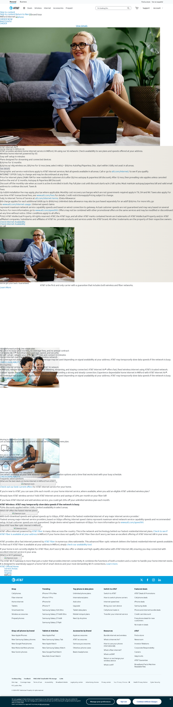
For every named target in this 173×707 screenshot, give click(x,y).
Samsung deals (140, 606)
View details (81, 25)
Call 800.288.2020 (8, 459)
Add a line (77, 601)
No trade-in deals (141, 624)
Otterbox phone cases (82, 648)
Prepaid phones (18, 618)
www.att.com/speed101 (46, 210)
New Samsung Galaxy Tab (52, 639)
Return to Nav (22, 14)
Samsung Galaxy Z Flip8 (51, 622)
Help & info (138, 656)
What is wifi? (109, 664)
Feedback (27, 678)
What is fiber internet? (113, 650)
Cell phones (16, 593)
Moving (3, 364)
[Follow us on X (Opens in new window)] (142, 580)
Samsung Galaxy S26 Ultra (52, 610)
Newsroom (138, 639)
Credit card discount (142, 614)
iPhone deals (139, 601)
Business (23, 2)
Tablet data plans (80, 610)
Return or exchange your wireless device (114, 659)
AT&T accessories (80, 639)
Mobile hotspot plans (81, 614)
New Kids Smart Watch (51, 656)
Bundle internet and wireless (115, 635)
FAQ (9, 364)
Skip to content (7, 12)
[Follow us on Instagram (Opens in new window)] (153, 580)
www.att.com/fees (46, 195)
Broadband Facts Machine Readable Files (144, 665)
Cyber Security (155, 682)
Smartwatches (18, 610)
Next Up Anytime (80, 618)
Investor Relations (141, 643)
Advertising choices (92, 682)
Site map (14, 682)
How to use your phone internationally (113, 644)
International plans (80, 597)
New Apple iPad (48, 635)
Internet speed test (111, 601)
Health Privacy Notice (140, 682)
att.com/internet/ (120, 171)
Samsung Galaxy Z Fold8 (52, 618)
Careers (137, 652)
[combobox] (111, 8)
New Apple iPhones (19, 635)
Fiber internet (17, 597)
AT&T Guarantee (141, 660)
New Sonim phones (19, 652)
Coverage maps (25, 682)
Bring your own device (113, 606)
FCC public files (17, 685)
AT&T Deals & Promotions (144, 593)
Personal (13, 2)
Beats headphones (80, 652)
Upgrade (76, 606)
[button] (24, 8)
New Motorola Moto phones (23, 648)
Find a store (145, 2)
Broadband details (62, 682)
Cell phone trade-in (111, 610)
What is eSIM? (109, 654)
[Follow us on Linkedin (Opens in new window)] (159, 580)
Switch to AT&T (110, 593)
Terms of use (37, 682)
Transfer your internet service (116, 614)
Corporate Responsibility (144, 648)
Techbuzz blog (16, 678)
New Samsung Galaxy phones (23, 639)
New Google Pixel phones (22, 643)
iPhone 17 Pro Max (49, 593)
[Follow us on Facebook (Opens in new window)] (148, 580)
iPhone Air (46, 601)
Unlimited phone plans (82, 593)
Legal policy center (77, 682)
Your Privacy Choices (120, 682)
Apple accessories (80, 635)
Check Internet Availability (12, 221)
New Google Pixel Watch (52, 652)
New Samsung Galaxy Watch (53, 648)
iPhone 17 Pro (47, 597)
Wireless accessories (20, 614)
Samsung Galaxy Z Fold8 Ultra (54, 614)
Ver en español (157, 2)
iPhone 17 (46, 606)
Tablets (14, 606)
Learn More (5, 287)
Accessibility (49, 682)
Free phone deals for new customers (144, 619)
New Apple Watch (49, 643)
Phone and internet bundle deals (147, 610)
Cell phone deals (140, 597)
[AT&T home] (14, 8)
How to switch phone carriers (115, 597)
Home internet (17, 601)
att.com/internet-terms (46, 198)
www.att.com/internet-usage (17, 204)
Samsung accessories (81, 643)
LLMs (61, 678)
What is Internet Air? (112, 639)
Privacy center (106, 682)
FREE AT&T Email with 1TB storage (45, 678)
